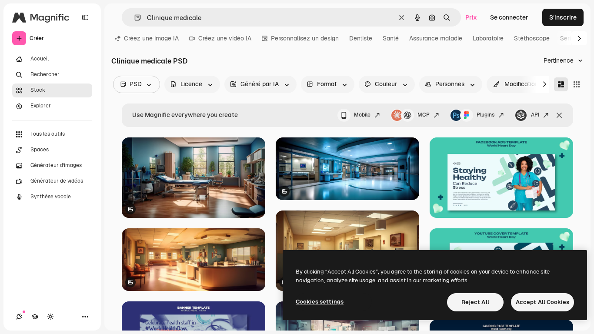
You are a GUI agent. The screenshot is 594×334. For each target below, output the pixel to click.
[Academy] (35, 317)
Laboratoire (488, 38)
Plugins (485, 114)
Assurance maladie (435, 38)
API (535, 114)
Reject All (475, 302)
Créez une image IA (151, 38)
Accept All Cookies (542, 302)
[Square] (577, 84)
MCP (423, 114)
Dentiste (360, 38)
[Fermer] (559, 115)
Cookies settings (320, 301)
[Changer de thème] (50, 317)
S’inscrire (563, 17)
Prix (471, 17)
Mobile (362, 114)
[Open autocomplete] (134, 17)
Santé (391, 38)
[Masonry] (561, 84)
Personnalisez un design (305, 38)
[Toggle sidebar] (85, 17)
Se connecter (509, 17)
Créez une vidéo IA (224, 38)
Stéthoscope (532, 38)
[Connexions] (19, 317)
